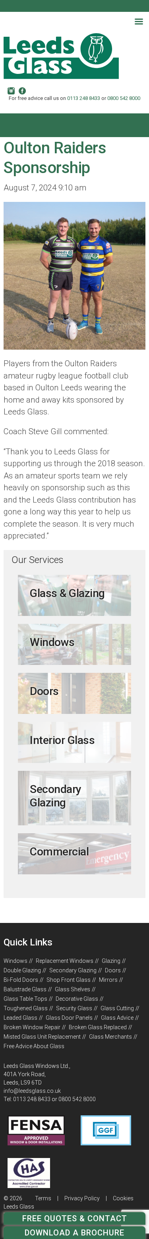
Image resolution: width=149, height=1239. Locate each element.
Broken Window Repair (32, 1027)
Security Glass (74, 1008)
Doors (113, 970)
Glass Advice (117, 1018)
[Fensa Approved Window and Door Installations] (36, 1143)
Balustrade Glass (25, 989)
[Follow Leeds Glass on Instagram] (11, 90)
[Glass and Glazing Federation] (106, 1143)
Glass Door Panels (69, 1018)
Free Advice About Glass (34, 1046)
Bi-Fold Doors (21, 980)
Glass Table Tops (25, 999)
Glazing (111, 961)
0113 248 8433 (83, 98)
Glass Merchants (110, 1037)
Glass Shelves (72, 989)
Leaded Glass (20, 1018)
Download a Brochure (74, 1232)
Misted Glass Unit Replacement (42, 1037)
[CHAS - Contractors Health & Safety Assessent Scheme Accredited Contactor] (29, 1186)
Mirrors (108, 980)
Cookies (123, 1198)
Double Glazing (22, 970)
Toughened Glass (26, 1008)
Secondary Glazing (73, 970)
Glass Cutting (117, 1008)
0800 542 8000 (123, 98)
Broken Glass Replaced (98, 1027)
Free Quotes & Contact (74, 1218)
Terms (43, 1198)
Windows (15, 961)
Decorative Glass (77, 999)
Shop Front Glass (68, 980)
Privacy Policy (82, 1198)
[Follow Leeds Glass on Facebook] (22, 90)
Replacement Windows (64, 961)
